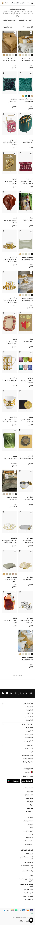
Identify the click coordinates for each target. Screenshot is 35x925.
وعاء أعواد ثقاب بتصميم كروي (10, 621)
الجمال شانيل (29, 706)
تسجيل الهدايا (29, 853)
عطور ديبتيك (29, 727)
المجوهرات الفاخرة (28, 758)
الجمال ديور (30, 710)
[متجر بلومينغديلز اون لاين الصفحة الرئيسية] (17, 2)
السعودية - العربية (28, 899)
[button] (26, 50)
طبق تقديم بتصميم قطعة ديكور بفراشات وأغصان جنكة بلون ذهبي (9, 541)
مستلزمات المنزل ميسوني (25, 99)
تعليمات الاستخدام (28, 841)
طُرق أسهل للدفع (28, 831)
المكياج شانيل (29, 734)
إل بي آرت (30, 456)
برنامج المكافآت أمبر (27, 871)
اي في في (30, 378)
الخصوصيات (29, 837)
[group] (32, 55)
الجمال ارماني (29, 731)
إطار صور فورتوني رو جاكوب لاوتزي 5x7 (11, 342)
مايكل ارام (30, 497)
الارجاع (31, 805)
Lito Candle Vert (28, 142)
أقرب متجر (30, 824)
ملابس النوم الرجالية (27, 755)
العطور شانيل (29, 716)
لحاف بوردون (13, 499)
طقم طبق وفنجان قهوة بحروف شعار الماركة (10, 301)
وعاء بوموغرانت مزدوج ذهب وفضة (26, 621)
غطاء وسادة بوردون (27, 60)
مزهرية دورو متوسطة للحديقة (10, 221)
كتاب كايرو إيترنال (28, 341)
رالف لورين (14, 99)
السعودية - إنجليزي (28, 896)
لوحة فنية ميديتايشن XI (26, 458)
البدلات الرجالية (29, 748)
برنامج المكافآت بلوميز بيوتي (27, 866)
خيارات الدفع (29, 798)
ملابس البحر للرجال (28, 762)
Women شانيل (28, 737)
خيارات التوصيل (29, 794)
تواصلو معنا (30, 791)
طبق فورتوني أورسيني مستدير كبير (27, 420)
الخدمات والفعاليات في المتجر (26, 858)
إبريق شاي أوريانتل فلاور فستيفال (10, 143)
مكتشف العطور (28, 862)
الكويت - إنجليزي (28, 889)
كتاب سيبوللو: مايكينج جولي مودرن (11, 182)
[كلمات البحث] (28, 3)
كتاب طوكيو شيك (28, 220)
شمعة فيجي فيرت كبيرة (10, 458)
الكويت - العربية (28, 892)
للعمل (31, 834)
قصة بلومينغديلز (28, 821)
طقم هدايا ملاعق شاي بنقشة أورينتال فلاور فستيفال (26, 182)
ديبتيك (15, 456)
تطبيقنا (31, 827)
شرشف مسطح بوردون (10, 60)
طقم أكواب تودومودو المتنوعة (27, 381)
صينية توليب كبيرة (28, 579)
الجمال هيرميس (28, 741)
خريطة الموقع (29, 844)
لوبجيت (31, 140)
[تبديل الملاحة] (32, 3)
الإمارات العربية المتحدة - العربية (26, 885)
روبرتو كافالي (13, 257)
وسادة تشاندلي (12, 101)
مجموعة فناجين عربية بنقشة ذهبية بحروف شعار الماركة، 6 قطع (9, 420)
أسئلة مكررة (29, 811)
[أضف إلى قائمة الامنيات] (20, 32)
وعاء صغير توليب (28, 499)
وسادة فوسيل (29, 101)
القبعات (31, 752)
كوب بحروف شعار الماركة (10, 380)
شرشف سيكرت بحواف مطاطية (10, 580)
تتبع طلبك (30, 801)
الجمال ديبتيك (29, 720)
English (27, 772)
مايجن (15, 618)
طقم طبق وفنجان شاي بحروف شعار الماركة (10, 260)
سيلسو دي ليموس (27, 58)
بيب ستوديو (13, 140)
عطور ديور (30, 713)
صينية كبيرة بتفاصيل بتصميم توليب (27, 541)
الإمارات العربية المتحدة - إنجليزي (26, 880)
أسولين (15, 179)
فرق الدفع (30, 808)
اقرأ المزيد (17, 16)
